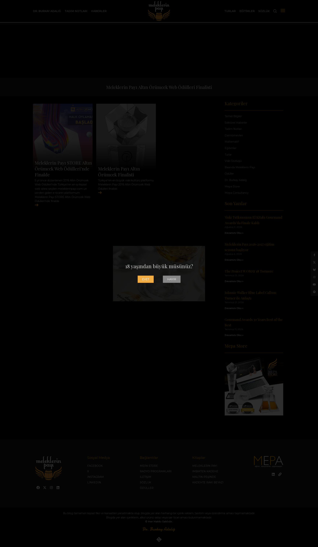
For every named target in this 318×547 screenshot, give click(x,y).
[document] (159, 273)
